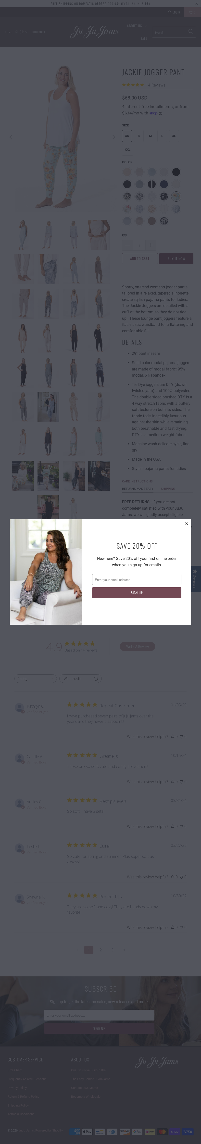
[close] (186, 523)
